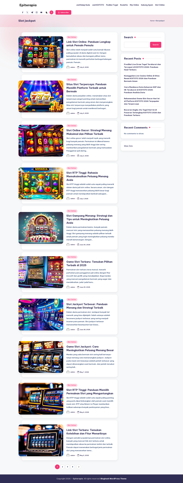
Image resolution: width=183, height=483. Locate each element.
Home (152, 21)
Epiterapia (28, 5)
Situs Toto (128, 146)
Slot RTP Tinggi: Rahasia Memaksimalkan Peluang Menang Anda (87, 176)
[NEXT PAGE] (78, 466)
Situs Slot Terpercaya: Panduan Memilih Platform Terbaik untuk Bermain (86, 88)
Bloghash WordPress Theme (113, 478)
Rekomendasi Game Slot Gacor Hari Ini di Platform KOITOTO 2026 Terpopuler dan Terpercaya (142, 101)
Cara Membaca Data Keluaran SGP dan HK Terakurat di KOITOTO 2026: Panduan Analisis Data (142, 90)
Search (128, 37)
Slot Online (72, 37)
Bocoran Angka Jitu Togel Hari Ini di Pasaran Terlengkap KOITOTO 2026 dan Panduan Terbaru (142, 112)
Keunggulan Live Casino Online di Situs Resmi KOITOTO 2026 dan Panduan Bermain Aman (141, 78)
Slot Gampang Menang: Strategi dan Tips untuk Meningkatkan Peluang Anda (89, 219)
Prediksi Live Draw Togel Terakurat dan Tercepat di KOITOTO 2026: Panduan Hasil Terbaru (142, 67)
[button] (63, 12)
